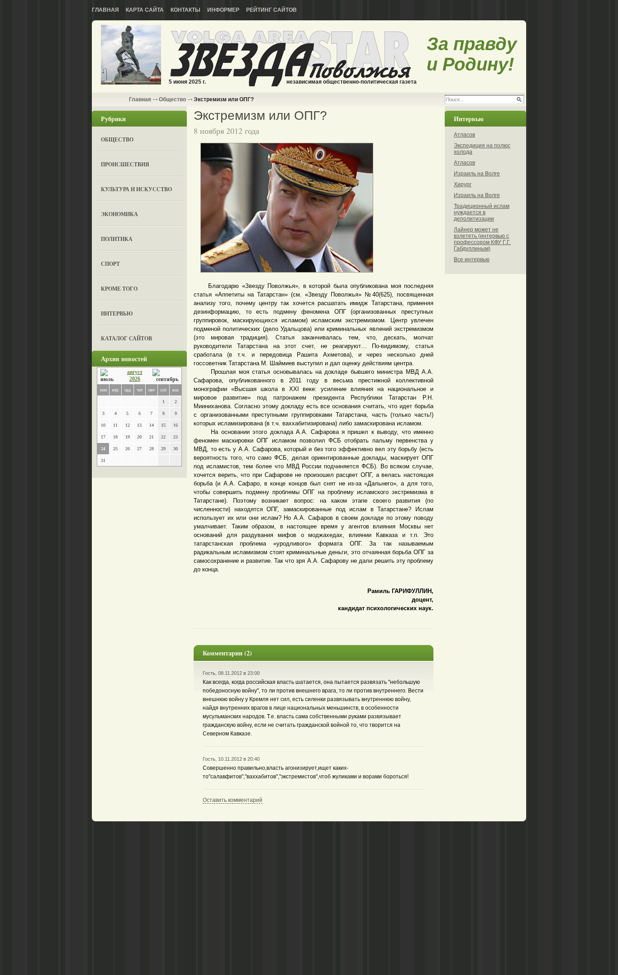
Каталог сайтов (126, 338)
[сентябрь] (165, 376)
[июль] (108, 376)
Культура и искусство (136, 189)
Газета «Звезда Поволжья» (131, 55)
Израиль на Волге (477, 173)
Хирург (462, 184)
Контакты (185, 10)
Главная (105, 10)
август (135, 372)
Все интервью (472, 259)
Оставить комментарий (232, 800)
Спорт (110, 264)
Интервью (117, 313)
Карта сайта (145, 10)
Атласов (464, 135)
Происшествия (125, 164)
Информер (223, 10)
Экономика (119, 214)
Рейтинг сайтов (271, 10)
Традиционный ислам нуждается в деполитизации (481, 212)
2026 (134, 379)
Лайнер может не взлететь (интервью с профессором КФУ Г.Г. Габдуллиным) (482, 239)
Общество (172, 99)
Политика (117, 239)
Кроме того (119, 288)
